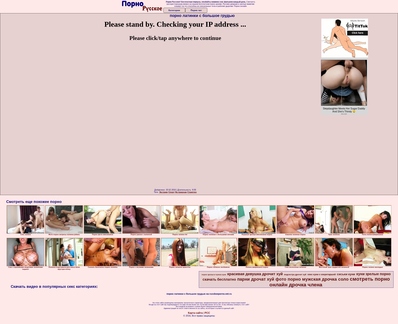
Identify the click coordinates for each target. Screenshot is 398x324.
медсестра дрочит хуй (295, 274)
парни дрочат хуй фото (261, 279)
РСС (207, 313)
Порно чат (196, 10)
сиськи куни (346, 274)
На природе (181, 192)
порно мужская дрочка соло (318, 279)
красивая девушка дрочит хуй (255, 274)
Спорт (171, 192)
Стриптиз (192, 192)
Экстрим (163, 192)
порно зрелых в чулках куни (214, 275)
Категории (174, 10)
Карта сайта (195, 313)
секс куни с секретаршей (322, 274)
